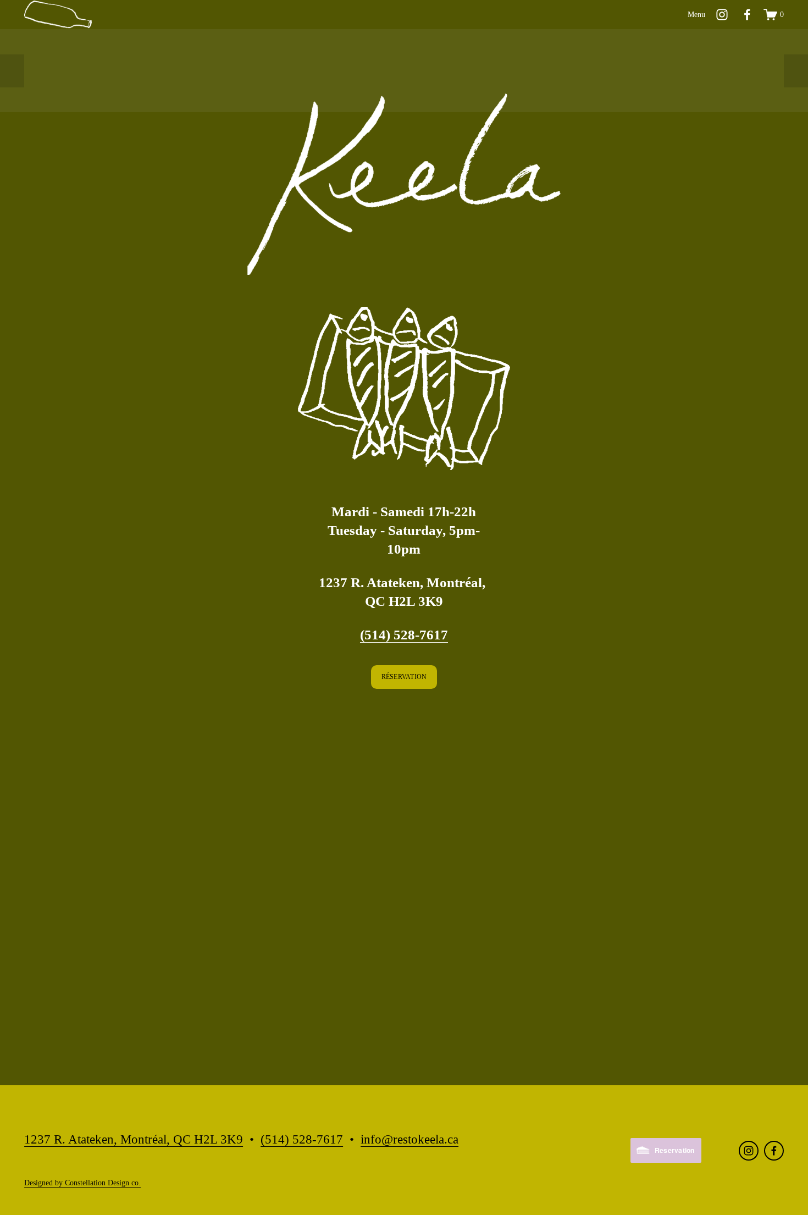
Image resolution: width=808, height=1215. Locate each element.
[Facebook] (747, 14)
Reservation (675, 1150)
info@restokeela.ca (409, 1139)
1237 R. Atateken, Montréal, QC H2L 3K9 (133, 1139)
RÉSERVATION (404, 677)
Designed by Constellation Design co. (82, 1183)
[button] (12, 70)
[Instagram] (722, 14)
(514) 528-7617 (302, 1139)
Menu (696, 14)
